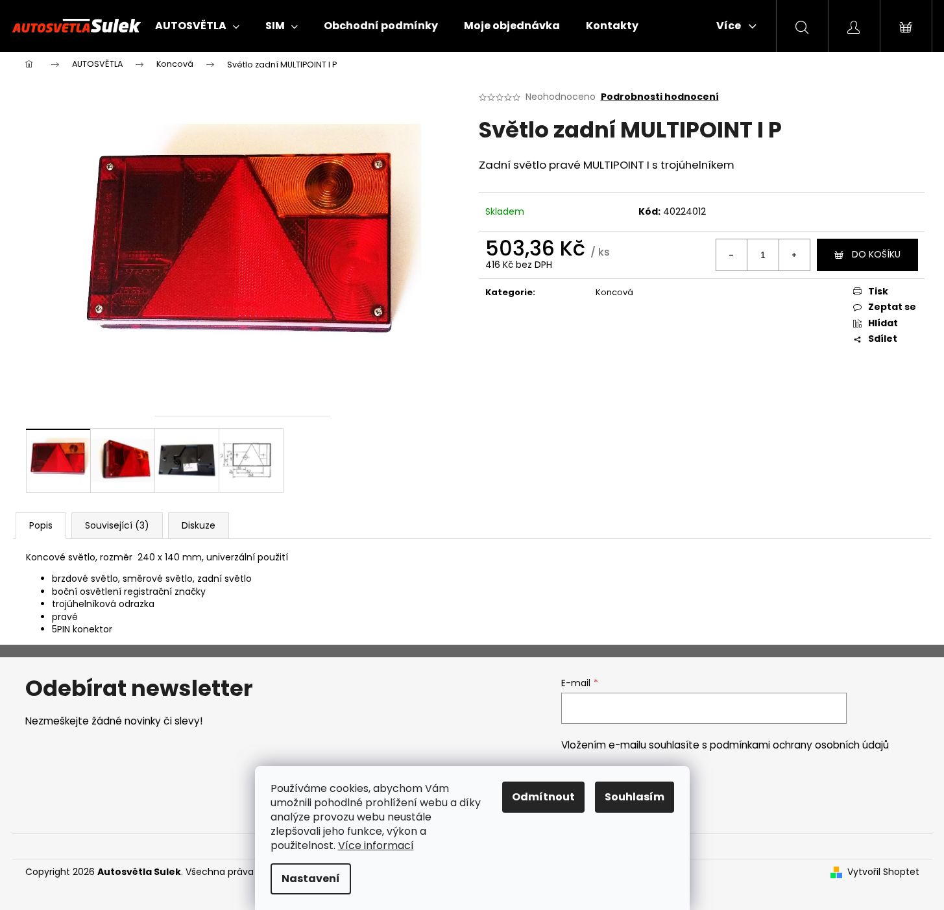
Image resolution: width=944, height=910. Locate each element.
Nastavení (311, 878)
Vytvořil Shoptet (883, 872)
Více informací (376, 845)
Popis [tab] (41, 525)
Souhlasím (634, 796)
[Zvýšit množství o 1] (794, 254)
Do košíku (876, 254)
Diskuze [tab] (198, 525)
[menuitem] (197, 26)
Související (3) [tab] (117, 525)
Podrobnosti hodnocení (660, 97)
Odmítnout (543, 796)
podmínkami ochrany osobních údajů (799, 745)
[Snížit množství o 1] (731, 254)
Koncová (614, 292)
